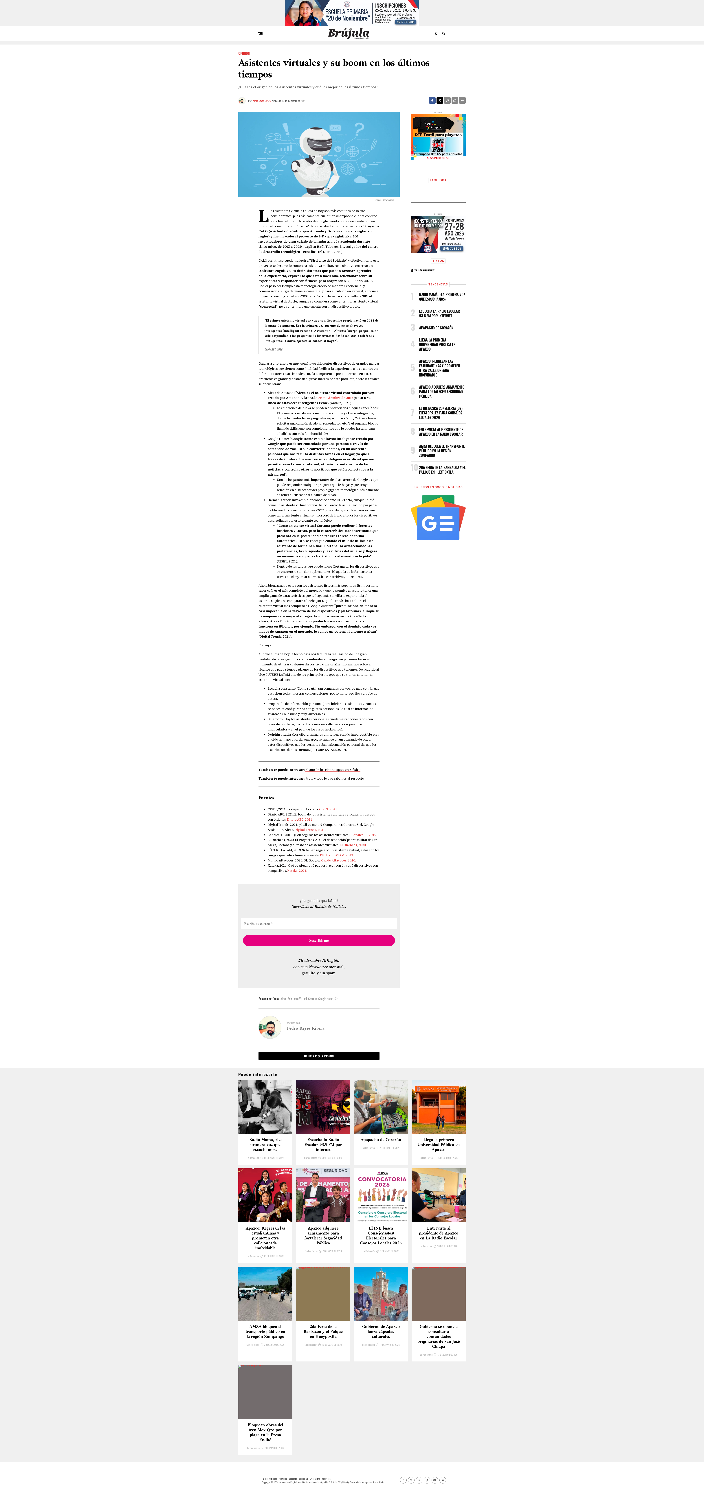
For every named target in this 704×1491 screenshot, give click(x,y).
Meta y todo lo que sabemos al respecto (335, 778)
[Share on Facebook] (432, 100)
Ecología (293, 1478)
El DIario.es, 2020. (353, 845)
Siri (336, 998)
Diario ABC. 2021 (299, 819)
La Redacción (253, 1158)
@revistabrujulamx (422, 270)
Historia (283, 1478)
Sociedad (303, 1478)
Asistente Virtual (297, 998)
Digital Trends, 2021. (310, 829)
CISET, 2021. (328, 809)
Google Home (325, 998)
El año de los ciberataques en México (332, 769)
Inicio (264, 1478)
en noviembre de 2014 (335, 397)
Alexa (283, 998)
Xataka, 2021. (297, 870)
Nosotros (326, 1478)
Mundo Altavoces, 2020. (338, 860)
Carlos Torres (310, 1158)
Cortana (312, 998)
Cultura (273, 1478)
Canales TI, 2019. (364, 835)
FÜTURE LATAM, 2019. (337, 855)
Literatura (315, 1478)
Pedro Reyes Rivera (261, 101)
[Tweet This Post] (440, 100)
